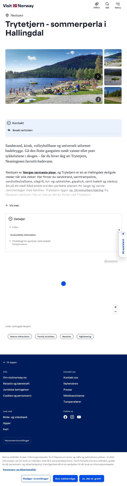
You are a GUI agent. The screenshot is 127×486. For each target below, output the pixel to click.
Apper (7, 423)
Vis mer (14, 205)
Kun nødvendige (65, 478)
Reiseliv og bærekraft (16, 383)
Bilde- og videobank (15, 417)
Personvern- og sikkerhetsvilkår (19, 469)
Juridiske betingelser (16, 389)
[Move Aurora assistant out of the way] (119, 230)
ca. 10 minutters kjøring (86, 190)
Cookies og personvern (17, 395)
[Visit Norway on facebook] (65, 417)
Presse (68, 389)
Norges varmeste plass (39, 172)
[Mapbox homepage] (111, 261)
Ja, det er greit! (91, 478)
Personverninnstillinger (17, 440)
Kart (6, 429)
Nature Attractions (19, 336)
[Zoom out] (115, 311)
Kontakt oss (71, 377)
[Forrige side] (10, 76)
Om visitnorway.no (14, 377)
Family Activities (45, 336)
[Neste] (97, 76)
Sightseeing (85, 336)
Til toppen (12, 362)
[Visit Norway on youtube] (79, 417)
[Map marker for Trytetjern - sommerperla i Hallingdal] (63, 283)
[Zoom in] (115, 307)
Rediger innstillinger (36, 478)
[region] (63, 286)
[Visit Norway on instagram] (72, 417)
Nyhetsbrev (71, 383)
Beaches (66, 336)
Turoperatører (72, 401)
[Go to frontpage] (23, 6)
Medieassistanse (74, 395)
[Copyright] (98, 99)
